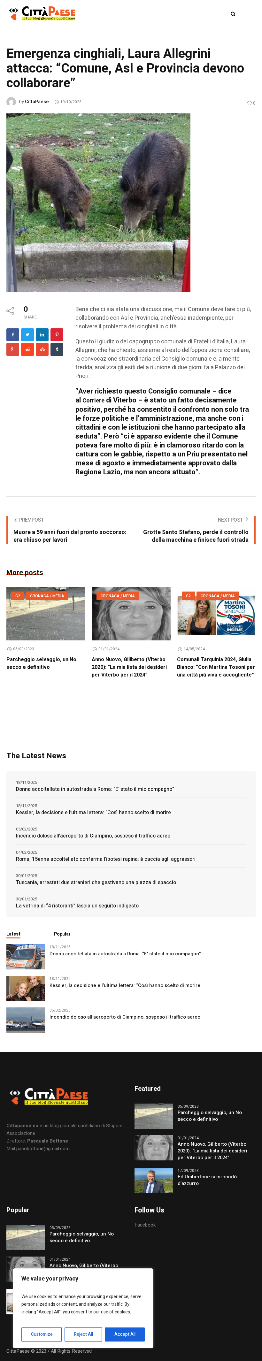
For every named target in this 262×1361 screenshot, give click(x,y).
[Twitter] (27, 334)
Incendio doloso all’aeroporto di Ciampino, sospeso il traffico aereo (93, 836)
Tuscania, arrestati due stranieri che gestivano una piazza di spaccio (96, 882)
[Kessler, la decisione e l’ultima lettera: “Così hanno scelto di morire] (25, 988)
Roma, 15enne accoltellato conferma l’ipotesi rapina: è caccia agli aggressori (106, 859)
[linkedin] (42, 334)
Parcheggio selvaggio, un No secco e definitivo (41, 663)
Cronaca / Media (47, 596)
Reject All (83, 1334)
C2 (17, 596)
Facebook (145, 1224)
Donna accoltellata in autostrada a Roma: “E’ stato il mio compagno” (95, 789)
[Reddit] (27, 349)
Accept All (124, 1334)
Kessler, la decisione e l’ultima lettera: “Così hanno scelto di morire (93, 812)
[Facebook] (12, 334)
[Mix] (42, 349)
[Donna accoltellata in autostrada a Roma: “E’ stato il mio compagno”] (25, 956)
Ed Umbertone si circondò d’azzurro (207, 1180)
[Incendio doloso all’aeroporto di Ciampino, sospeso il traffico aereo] (25, 1019)
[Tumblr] (56, 349)
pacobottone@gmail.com (43, 1148)
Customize (42, 1334)
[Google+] (12, 349)
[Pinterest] (56, 334)
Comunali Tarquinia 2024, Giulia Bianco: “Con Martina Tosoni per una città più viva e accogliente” (216, 667)
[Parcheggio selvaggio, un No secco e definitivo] (45, 613)
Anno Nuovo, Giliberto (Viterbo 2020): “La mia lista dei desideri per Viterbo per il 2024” (129, 667)
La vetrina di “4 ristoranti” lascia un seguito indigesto (77, 906)
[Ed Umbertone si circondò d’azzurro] (154, 1179)
